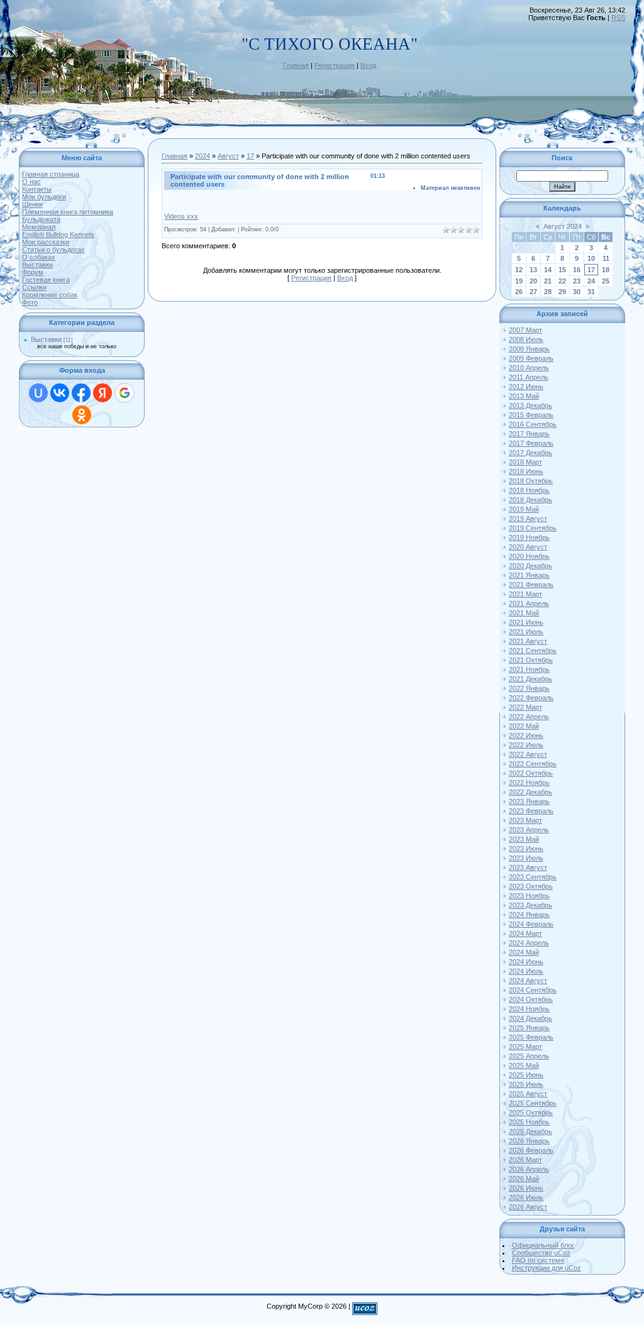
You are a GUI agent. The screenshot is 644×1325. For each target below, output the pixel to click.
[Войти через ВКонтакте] (59, 392)
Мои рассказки (45, 242)
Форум (32, 272)
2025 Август (528, 1093)
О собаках (38, 257)
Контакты (37, 189)
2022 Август (528, 754)
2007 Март (525, 330)
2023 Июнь (526, 848)
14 (548, 269)
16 (576, 269)
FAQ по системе (538, 1260)
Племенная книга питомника (67, 212)
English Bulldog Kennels (58, 234)
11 (605, 258)
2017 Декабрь (530, 452)
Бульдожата (41, 219)
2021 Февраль (531, 584)
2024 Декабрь (530, 1018)
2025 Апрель (529, 1056)
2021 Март (525, 594)
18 (605, 269)
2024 (202, 156)
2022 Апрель (529, 716)
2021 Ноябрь (529, 669)
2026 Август (528, 1207)
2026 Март (525, 1159)
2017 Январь (529, 433)
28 (548, 291)
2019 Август (528, 518)
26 (519, 291)
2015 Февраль (531, 415)
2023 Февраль (531, 811)
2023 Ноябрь (529, 895)
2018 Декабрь (530, 499)
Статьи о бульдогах (53, 249)
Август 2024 (562, 226)
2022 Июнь (526, 735)
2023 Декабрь (530, 905)
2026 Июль (526, 1197)
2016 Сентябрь (533, 424)
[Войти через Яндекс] (102, 392)
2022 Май (524, 726)
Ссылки (34, 287)
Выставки (37, 264)
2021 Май (524, 613)
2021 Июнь (526, 622)
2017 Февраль (531, 443)
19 (519, 281)
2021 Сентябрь (533, 650)
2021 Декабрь (530, 679)
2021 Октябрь (531, 660)
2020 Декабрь (530, 565)
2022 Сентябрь (533, 763)
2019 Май (524, 509)
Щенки (32, 204)
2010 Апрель (529, 367)
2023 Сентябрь (533, 877)
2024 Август (528, 980)
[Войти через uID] (38, 392)
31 (591, 291)
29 (562, 291)
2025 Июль (526, 1084)
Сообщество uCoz (541, 1252)
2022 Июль (526, 745)
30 (576, 291)
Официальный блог (543, 1245)
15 (562, 269)
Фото (30, 302)
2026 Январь (529, 1141)
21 (548, 281)
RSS (618, 17)
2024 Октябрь (531, 999)
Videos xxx (181, 216)
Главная (296, 65)
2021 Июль (526, 631)
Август (228, 156)
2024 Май (524, 952)
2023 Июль (526, 858)
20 (533, 281)
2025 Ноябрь (529, 1122)
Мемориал (38, 227)
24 (591, 281)
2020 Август (528, 547)
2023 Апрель (529, 829)
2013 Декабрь (530, 405)
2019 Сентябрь (533, 528)
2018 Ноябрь (529, 490)
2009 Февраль (531, 358)
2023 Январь (529, 801)
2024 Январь (529, 914)
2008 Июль (526, 339)
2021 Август (528, 641)
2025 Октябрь (531, 1112)
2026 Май (524, 1178)
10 (591, 258)
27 (533, 291)
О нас (31, 181)
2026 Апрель (529, 1169)
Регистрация (334, 65)
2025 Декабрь (530, 1131)
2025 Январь (529, 1027)
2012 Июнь (526, 386)
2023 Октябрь (531, 886)
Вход (368, 65)
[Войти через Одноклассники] (81, 414)
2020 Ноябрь (529, 556)
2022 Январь (529, 688)
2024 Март (525, 933)
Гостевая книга (46, 279)
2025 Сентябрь (533, 1103)
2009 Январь (529, 349)
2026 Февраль (531, 1150)
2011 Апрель (528, 377)
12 (519, 269)
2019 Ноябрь (529, 537)
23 (576, 281)
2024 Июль (526, 971)
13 (533, 269)
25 (605, 281)
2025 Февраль (531, 1037)
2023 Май (524, 839)
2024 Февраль (531, 924)
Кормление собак (49, 295)
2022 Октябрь (531, 773)
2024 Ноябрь (529, 1009)
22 (562, 281)
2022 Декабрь (530, 792)
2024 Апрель (529, 943)
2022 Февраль (531, 697)
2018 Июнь (526, 471)
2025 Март (525, 1046)
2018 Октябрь (531, 481)
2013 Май (524, 396)
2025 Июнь (526, 1075)
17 (250, 156)
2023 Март (525, 820)
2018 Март (525, 462)
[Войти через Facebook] (81, 392)
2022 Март (525, 707)
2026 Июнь (526, 1188)
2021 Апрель (529, 603)
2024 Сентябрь (533, 990)
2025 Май (524, 1065)
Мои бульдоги (44, 197)
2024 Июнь (526, 961)
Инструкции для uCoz (546, 1268)
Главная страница (50, 174)
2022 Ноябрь (529, 782)
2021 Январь (529, 575)
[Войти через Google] (124, 393)
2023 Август (528, 867)
